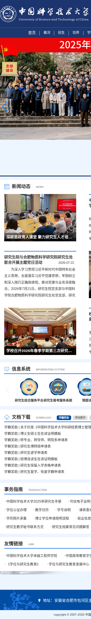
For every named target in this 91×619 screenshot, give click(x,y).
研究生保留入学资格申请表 (40, 465)
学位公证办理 (16, 510)
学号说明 (64, 510)
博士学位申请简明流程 (52, 518)
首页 (32, 33)
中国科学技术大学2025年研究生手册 (33, 501)
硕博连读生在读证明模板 (39, 459)
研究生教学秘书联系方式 (25, 527)
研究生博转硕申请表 (35, 446)
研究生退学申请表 (33, 452)
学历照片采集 (16, 518)
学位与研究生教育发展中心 (69, 564)
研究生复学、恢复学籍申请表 (42, 472)
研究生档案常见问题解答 (70, 527)
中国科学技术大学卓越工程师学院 (31, 556)
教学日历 (42, 510)
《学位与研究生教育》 (23, 564)
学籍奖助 (11, 427)
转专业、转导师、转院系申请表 (44, 440)
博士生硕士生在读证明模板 (40, 433)
